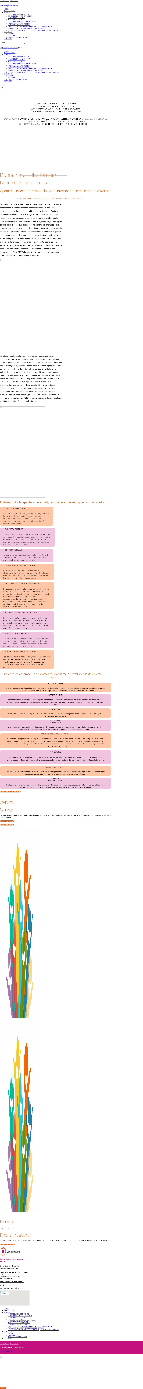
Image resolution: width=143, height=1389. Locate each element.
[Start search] (24, 43)
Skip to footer (14, 1)
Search (3, 43)
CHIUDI (3, 1388)
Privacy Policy (14, 1344)
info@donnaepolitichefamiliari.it (12, 1282)
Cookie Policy (4, 1344)
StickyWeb (8, 1347)
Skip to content (4, 1)
